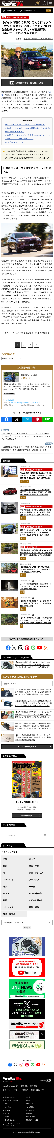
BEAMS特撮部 (35, 893)
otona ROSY (30, 1107)
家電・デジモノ (36, 872)
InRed (28, 1097)
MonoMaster (30, 1117)
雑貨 (22, 592)
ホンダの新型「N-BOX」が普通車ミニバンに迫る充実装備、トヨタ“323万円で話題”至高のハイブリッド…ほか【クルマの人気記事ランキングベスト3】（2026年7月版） (36, 513)
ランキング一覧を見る (27, 746)
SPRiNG (7, 1110)
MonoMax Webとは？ (11, 1086)
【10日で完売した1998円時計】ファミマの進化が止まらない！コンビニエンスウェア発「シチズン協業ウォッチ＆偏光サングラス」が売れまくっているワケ (33, 714)
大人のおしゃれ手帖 (11, 1100)
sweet (28, 1100)
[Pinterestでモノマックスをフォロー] (27, 649)
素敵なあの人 (30, 1104)
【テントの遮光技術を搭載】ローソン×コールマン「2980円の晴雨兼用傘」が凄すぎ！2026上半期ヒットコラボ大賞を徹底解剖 (33, 737)
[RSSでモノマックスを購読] (44, 1065)
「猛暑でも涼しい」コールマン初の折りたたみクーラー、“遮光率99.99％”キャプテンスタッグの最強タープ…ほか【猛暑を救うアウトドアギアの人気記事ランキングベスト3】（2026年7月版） (33, 703)
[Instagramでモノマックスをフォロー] (20, 649)
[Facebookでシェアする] (6, 419)
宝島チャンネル (10, 1097)
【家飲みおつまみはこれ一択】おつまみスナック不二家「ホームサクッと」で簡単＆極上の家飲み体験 (35, 603)
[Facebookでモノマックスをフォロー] (8, 649)
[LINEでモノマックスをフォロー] (33, 649)
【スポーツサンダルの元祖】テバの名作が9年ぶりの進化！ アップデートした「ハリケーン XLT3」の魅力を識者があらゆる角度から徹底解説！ (36, 621)
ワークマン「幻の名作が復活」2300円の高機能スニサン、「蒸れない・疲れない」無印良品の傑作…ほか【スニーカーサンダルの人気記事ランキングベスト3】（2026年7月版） (33, 726)
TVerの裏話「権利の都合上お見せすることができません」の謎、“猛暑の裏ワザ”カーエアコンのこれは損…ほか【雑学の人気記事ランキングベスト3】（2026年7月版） (27, 154)
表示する (27, 928)
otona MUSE (30, 1110)
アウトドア (34, 879)
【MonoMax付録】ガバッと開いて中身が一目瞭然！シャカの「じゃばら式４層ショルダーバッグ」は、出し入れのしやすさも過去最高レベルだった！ (33, 664)
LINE (47, 419)
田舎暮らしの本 (10, 1120)
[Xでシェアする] (17, 419)
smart (7, 1117)
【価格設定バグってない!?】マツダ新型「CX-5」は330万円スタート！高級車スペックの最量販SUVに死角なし (35, 569)
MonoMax (29, 1113)
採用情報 (33, 1086)
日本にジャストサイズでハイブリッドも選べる (25, 124)
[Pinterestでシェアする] (37, 419)
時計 (5, 865)
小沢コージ (26, 378)
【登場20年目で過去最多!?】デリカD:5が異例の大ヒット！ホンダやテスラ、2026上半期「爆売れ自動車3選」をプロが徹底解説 (36, 552)
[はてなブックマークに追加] (27, 419)
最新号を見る (27, 815)
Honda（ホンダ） (8, 358)
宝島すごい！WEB (32, 1120)
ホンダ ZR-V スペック (14, 142)
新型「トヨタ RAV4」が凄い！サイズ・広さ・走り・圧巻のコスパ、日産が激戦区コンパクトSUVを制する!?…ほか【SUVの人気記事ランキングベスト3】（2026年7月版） (35, 535)
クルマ (19, 358)
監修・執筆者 (9, 914)
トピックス (24, 481)
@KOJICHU (10, 400)
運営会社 (24, 1086)
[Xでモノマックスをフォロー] (14, 649)
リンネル (8, 1107)
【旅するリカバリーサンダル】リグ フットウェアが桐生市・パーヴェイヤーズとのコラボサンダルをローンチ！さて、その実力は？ (25, 436)
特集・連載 (34, 907)
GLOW (7, 1113)
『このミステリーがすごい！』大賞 (12, 1124)
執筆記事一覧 (9, 393)
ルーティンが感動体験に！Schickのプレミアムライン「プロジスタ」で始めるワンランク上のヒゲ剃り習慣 (36, 586)
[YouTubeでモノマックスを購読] (39, 649)
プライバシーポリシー (11, 1090)
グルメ (23, 609)
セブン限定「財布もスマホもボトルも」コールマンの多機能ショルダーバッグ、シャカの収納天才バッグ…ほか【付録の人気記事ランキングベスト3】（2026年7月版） (33, 692)
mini (6, 1104)
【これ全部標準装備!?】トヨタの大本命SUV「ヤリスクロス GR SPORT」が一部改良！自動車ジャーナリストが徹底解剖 (36, 492)
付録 (5, 858)
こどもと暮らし (36, 900)
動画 (5, 900)
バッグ (32, 858)
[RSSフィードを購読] (45, 649)
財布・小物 (34, 865)
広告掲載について (37, 1090)
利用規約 (25, 1090)
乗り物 (48, 11)
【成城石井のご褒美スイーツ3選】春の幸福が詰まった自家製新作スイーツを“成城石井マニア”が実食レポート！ (26, 448)
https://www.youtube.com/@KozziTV (25, 402)
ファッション (9, 879)
